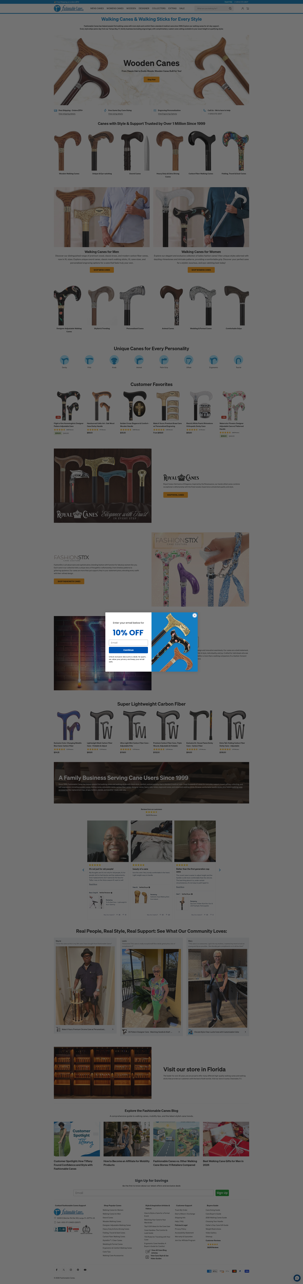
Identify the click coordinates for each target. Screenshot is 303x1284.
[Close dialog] (195, 615)
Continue (128, 650)
